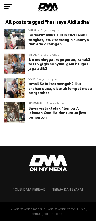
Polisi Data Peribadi (29, 189)
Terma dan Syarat (67, 189)
